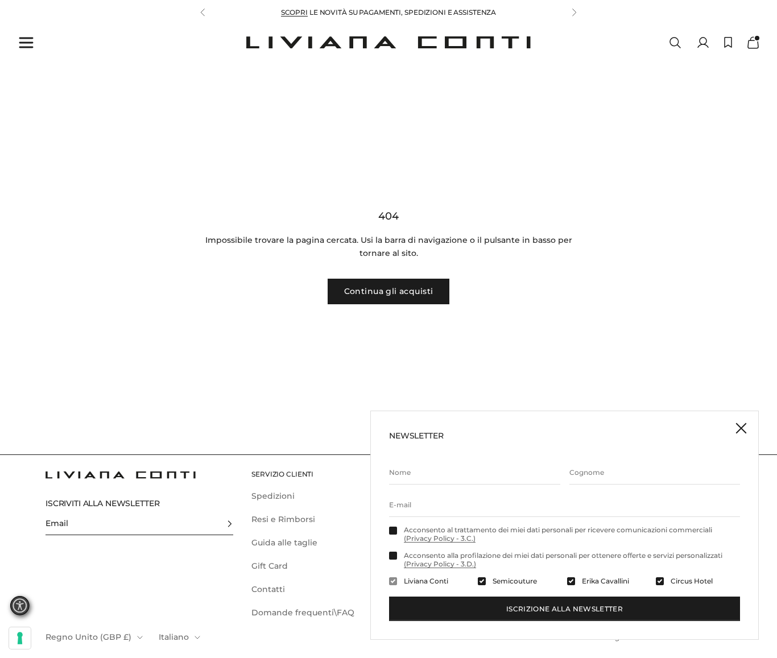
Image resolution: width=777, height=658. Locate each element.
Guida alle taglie (284, 542)
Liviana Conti (426, 581)
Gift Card (269, 566)
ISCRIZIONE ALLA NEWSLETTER (564, 609)
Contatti (268, 589)
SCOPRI (294, 12)
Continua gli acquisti (388, 291)
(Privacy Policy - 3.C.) (440, 538)
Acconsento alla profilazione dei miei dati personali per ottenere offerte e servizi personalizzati (563, 560)
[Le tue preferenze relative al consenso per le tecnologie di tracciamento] (20, 638)
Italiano (174, 637)
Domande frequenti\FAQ (302, 612)
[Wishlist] (728, 42)
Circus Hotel (692, 581)
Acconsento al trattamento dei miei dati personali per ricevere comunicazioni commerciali (558, 534)
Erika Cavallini (605, 581)
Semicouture (515, 581)
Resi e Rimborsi (283, 519)
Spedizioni (273, 496)
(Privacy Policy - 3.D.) (440, 564)
